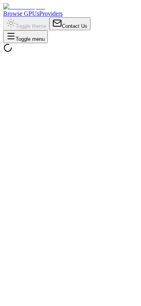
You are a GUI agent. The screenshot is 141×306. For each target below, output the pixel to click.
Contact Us (74, 26)
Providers (51, 13)
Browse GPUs (21, 13)
